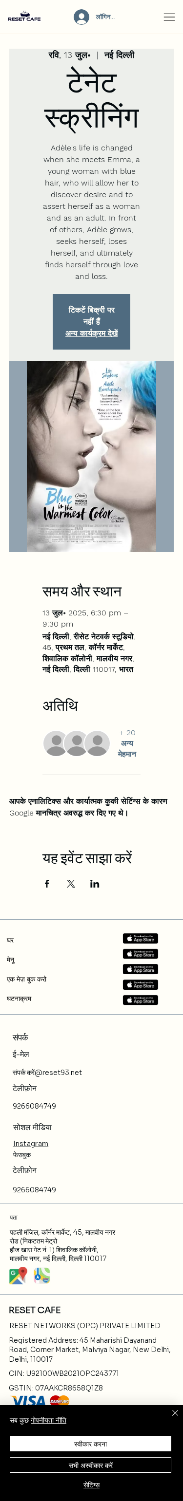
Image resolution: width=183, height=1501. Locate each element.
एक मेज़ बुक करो (26, 979)
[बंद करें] (169, 1418)
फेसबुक (22, 1154)
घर (10, 940)
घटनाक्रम (19, 998)
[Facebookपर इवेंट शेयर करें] (47, 884)
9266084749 (34, 1106)
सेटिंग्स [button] (91, 1484)
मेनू (10, 960)
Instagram (31, 1143)
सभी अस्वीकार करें (91, 1465)
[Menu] (170, 17)
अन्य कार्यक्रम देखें (91, 333)
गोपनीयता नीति (48, 1420)
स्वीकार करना (90, 1443)
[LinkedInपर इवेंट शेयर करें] (95, 884)
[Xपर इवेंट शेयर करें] (71, 884)
